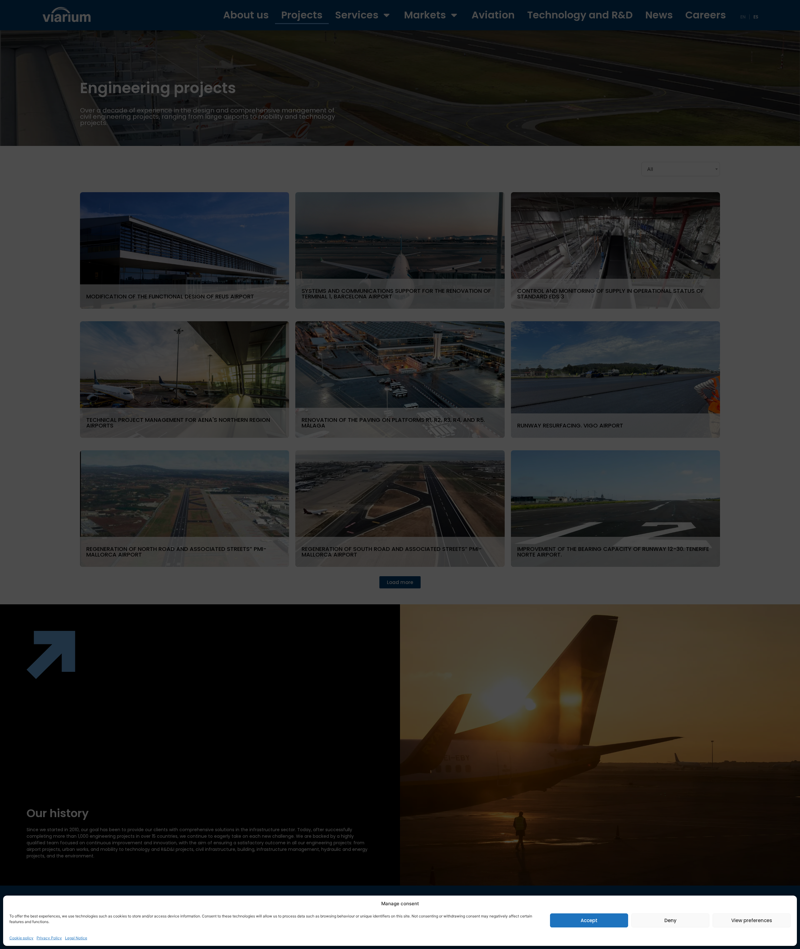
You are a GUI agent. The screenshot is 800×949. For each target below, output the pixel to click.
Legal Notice (76, 938)
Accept (589, 920)
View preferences (751, 920)
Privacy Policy (49, 938)
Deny (670, 920)
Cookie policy (21, 938)
